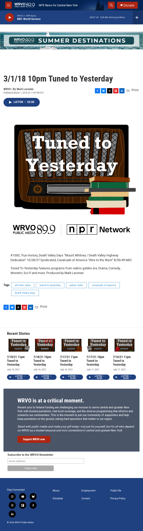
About (56, 490)
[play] (9, 18)
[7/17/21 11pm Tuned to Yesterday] (71, 345)
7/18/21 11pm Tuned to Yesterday (16, 360)
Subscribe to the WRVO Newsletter (30, 454)
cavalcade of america (104, 285)
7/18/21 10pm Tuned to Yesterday (42, 360)
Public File (115, 490)
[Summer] (71, 40)
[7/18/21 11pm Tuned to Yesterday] (18, 345)
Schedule (58, 498)
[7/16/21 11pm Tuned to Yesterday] (124, 345)
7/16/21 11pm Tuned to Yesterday (122, 360)
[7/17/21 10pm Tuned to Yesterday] (98, 345)
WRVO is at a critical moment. (50, 400)
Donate (128, 5)
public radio (76, 285)
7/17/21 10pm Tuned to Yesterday (95, 360)
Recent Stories (18, 333)
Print (135, 90)
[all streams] (138, 17)
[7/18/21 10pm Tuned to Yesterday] (45, 345)
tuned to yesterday (50, 285)
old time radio (23, 285)
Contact (85, 498)
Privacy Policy (117, 498)
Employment (88, 490)
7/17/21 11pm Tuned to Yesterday (69, 360)
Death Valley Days (25, 292)
